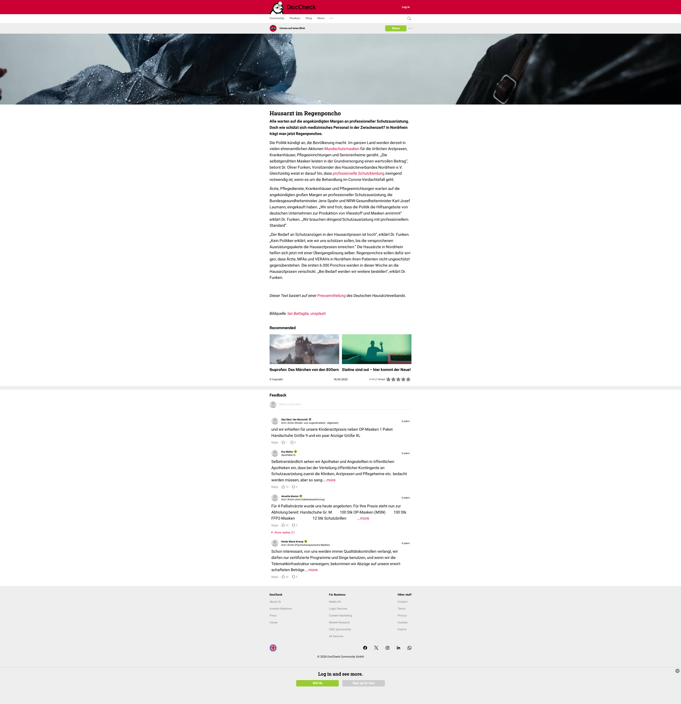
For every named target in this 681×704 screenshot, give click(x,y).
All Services (336, 636)
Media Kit (335, 601)
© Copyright (276, 379)
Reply (274, 442)
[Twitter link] (376, 648)
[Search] (408, 18)
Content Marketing (340, 615)
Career (274, 622)
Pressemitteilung (331, 295)
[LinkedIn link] (398, 648)
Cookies (403, 622)
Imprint (402, 629)
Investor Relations (281, 608)
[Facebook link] (365, 648)
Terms (401, 608)
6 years (406, 421)
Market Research (339, 622)
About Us (275, 601)
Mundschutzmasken (341, 149)
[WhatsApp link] (409, 648)
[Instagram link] (387, 648)
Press (273, 615)
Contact (402, 601)
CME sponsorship (340, 629)
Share (396, 28)
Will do (317, 683)
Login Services (338, 608)
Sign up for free (364, 683)
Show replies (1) (284, 532)
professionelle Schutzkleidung (358, 173)
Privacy (402, 615)
